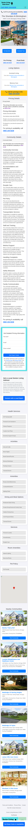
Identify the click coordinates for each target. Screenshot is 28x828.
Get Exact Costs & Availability (14, 824)
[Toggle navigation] (25, 7)
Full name (6, 336)
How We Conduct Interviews (14, 807)
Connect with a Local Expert (14, 398)
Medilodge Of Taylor (8, 725)
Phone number (7, 348)
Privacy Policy (18, 360)
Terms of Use (9, 360)
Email (5, 342)
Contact (24, 805)
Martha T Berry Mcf (8, 628)
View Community (14, 638)
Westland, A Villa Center (10, 788)
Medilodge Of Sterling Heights (12, 692)
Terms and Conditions (7, 805)
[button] (14, 588)
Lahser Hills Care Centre (10, 757)
